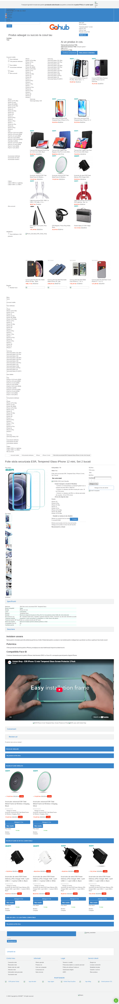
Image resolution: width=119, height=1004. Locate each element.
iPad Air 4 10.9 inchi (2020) (15, 132)
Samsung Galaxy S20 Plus (55, 67)
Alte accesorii (14, 73)
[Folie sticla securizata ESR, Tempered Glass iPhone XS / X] (83, 108)
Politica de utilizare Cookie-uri (70, 967)
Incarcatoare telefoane (16, 67)
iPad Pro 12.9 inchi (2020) (15, 134)
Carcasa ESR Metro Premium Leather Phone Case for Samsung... (100, 79)
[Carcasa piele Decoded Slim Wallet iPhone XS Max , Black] (35, 269)
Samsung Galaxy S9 (53, 77)
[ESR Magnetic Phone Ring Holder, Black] (61, 215)
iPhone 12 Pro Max (31, 60)
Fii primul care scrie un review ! (13, 742)
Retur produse (94, 972)
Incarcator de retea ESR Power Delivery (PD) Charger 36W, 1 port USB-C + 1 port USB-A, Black (101, 879)
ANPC (64, 972)
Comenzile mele (12, 962)
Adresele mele (12, 969)
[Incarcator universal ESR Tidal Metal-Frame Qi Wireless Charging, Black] (39, 165)
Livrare (8, 19)
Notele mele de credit (13, 967)
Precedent (8, 513)
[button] (9, 285)
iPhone (27, 59)
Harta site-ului (39, 972)
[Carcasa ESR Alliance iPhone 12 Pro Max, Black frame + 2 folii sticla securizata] (79, 67)
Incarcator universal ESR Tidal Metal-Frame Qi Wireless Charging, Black (17, 804)
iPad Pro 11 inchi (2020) (14, 136)
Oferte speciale (39, 962)
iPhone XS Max (30, 74)
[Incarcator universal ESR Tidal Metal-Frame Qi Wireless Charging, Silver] (61, 165)
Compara (7, 833)
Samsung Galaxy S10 (53, 72)
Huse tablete (13, 65)
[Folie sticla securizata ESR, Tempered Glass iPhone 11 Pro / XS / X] (61, 108)
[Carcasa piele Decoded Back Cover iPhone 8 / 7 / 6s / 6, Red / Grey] (101, 269)
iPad (9, 131)
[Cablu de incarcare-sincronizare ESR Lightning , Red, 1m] (83, 190)
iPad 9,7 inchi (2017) (13, 147)
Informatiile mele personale (15, 972)
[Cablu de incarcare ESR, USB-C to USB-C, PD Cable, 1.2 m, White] (39, 190)
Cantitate (91, 478)
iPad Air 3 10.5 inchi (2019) (15, 139)
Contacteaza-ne (10, 9)
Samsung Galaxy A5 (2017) (55, 79)
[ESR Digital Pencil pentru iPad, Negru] (39, 215)
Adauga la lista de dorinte (101, 487)
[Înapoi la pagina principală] (7, 455)
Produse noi (38, 965)
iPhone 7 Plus (29, 84)
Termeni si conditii (67, 962)
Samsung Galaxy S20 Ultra (55, 65)
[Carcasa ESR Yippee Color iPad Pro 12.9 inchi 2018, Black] (83, 139)
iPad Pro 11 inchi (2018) (14, 144)
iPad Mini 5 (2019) (13, 141)
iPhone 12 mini (30, 65)
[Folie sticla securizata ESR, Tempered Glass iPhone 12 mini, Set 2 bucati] (27, 518)
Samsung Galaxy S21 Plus (55, 62)
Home (8, 299)
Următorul (7, 597)
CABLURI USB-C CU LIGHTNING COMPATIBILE (21, 917)
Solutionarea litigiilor (68, 969)
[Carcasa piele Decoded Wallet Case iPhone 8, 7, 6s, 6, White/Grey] (79, 269)
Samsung (50, 59)
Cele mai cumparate (40, 967)
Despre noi (9, 21)
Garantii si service (95, 969)
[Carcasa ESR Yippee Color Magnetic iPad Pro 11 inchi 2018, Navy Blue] (61, 139)
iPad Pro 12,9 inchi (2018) (15, 142)
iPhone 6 (28, 92)
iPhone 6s (28, 89)
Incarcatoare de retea (13, 157)
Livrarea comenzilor (95, 965)
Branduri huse (14, 287)
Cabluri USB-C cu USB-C (14, 184)
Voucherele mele (12, 974)
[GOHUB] (59, 27)
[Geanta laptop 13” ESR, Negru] (83, 215)
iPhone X (28, 79)
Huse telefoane (14, 59)
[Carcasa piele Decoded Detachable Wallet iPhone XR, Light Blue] (57, 269)
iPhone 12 (28, 64)
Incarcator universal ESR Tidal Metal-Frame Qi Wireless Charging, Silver (45, 804)
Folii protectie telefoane (16, 61)
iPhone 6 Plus (29, 90)
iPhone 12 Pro (29, 62)
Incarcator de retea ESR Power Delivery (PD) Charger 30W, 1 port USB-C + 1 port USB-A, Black (73, 879)
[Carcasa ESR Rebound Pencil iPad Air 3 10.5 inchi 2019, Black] (39, 139)
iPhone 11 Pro (29, 70)
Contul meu (9, 12)
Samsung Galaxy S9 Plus (55, 75)
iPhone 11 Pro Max (31, 69)
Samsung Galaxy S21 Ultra (55, 60)
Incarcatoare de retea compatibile (19, 841)
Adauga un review (11, 810)
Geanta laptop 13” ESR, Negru (82, 225)
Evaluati (74, 519)
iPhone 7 (28, 85)
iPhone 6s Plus (30, 87)
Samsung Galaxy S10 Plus (55, 70)
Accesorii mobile (11, 302)
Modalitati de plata (95, 967)
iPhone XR (28, 77)
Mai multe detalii (57, 478)
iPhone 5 (28, 97)
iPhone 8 (28, 82)
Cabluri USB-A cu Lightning (15, 183)
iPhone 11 (28, 72)
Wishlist (7, 832)
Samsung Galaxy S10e (54, 74)
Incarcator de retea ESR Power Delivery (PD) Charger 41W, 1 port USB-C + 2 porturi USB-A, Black (17, 879)
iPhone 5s (28, 95)
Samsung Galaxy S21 (53, 64)
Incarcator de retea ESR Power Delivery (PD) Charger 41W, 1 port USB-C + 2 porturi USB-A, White (45, 879)
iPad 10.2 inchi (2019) (14, 137)
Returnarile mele (12, 965)
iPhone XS (28, 75)
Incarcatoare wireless (13, 159)
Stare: (53, 470)
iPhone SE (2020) (30, 67)
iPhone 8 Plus (29, 80)
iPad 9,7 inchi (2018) (13, 146)
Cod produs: (55, 467)
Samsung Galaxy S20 (53, 69)
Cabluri (12, 71)
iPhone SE (28, 94)
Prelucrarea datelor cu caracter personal (73, 965)
